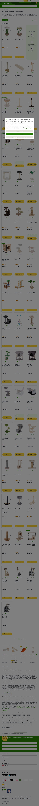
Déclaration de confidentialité (27, 128)
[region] (19, 128)
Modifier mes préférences (19, 131)
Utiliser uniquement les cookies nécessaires (19, 137)
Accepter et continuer (19, 134)
